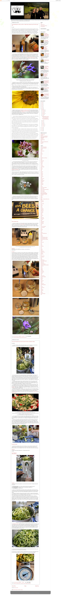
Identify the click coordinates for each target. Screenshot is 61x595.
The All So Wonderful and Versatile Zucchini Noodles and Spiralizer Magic (23, 341)
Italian (41, 224)
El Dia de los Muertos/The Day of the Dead (45, 199)
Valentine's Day (42, 287)
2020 (42, 102)
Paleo (26, 337)
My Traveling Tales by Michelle (44, 239)
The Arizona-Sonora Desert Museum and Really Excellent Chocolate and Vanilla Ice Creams (46, 82)
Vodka (41, 291)
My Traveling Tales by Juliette (44, 237)
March (43, 123)
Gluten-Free (15, 583)
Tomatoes (42, 286)
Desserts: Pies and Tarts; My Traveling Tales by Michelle (44, 193)
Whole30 (42, 292)
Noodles (42, 240)
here (25, 55)
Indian (41, 220)
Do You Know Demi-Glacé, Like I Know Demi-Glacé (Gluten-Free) (46, 95)
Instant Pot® (42, 223)
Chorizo (42, 172)
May (42, 121)
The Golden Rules (43, 26)
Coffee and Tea (42, 178)
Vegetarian (29, 583)
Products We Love (19, 583)
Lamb (41, 228)
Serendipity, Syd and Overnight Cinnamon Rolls (46, 60)
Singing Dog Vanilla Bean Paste (44, 141)
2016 (42, 106)
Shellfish (42, 269)
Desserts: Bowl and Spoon (44, 187)
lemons (41, 230)
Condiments (42, 181)
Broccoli (42, 162)
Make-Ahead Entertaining (44, 233)
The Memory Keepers (43, 284)
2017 (42, 105)
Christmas (42, 173)
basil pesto (29, 413)
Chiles (41, 169)
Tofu (41, 285)
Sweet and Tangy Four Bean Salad (46, 40)
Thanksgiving (42, 283)
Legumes (42, 229)
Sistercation (42, 270)
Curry (41, 185)
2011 (42, 129)
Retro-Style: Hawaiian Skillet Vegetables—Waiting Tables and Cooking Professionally (46, 34)
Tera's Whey (42, 142)
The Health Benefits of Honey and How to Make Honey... (45, 117)
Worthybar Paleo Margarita (15, 169)
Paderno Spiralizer (14, 453)
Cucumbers (42, 184)
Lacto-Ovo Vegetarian (43, 226)
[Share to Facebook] (29, 336)
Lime (41, 231)
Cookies (42, 182)
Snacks (41, 273)
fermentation (42, 201)
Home (25, 585)
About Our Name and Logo (44, 25)
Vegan (24, 583)
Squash (41, 279)
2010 (42, 130)
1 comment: (22, 582)
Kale (41, 225)
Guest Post (42, 215)
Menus (41, 234)
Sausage (42, 267)
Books (41, 158)
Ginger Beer (42, 209)
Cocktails (15, 337)
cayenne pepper (42, 166)
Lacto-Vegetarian (43, 227)
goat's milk (42, 211)
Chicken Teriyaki (35, 391)
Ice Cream (42, 219)
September (43, 113)
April (43, 122)
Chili (41, 170)
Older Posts (37, 585)
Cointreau (42, 179)
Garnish (41, 207)
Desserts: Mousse (43, 191)
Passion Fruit (42, 242)
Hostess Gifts (42, 217)
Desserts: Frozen (42, 190)
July (42, 115)
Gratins (41, 214)
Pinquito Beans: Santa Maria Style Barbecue (46, 54)
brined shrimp (20, 411)
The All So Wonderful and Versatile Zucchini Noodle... (45, 118)
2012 (42, 128)
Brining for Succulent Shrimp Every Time (46, 88)
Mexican (42, 235)
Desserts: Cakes (42, 188)
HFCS (15, 57)
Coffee (41, 177)
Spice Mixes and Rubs (43, 276)
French (41, 204)
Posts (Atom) (16, 587)
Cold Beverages (18, 337)
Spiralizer (22, 583)
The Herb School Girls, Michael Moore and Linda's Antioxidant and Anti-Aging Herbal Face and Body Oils (45, 68)
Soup (41, 274)
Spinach (42, 277)
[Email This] (27, 336)
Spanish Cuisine (42, 275)
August (43, 114)
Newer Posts (14, 585)
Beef (41, 156)
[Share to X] (29, 336)
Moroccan (42, 236)
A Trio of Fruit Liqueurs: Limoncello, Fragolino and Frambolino (45, 48)
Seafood (42, 268)
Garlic (41, 206)
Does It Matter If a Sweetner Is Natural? (25, 110)
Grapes (41, 213)
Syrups (41, 282)
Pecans (41, 245)
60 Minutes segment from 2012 (31, 57)
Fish (41, 202)
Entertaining (42, 200)
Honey (20, 337)
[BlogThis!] (28, 336)
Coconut (42, 175)
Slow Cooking (42, 271)
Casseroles (42, 165)
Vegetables (26, 583)
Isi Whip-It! (42, 138)
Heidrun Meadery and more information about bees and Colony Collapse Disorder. (27, 219)
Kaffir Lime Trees (43, 139)
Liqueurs (42, 232)
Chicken (42, 168)
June (42, 120)
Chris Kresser (23, 111)
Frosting (42, 205)
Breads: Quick (42, 160)
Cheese (41, 167)
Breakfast (42, 161)
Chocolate (42, 171)
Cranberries (42, 183)
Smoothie (42, 272)
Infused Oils (42, 222)
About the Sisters (43, 24)
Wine (41, 294)
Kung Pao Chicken (14, 392)
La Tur (41, 140)
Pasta (41, 243)
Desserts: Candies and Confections (45, 189)
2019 (42, 103)
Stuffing (41, 281)
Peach (41, 244)
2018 (42, 104)
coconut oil (42, 176)
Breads (41, 159)
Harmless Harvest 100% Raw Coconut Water (44, 137)
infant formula (42, 221)
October (43, 112)
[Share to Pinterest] (30, 336)
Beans (41, 155)
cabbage (42, 163)
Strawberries (42, 280)
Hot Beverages (23, 337)
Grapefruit (42, 212)
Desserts (42, 186)
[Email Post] (25, 582)
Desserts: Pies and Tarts (43, 192)
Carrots (41, 164)
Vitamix (42, 143)
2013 (42, 127)
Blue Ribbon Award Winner (44, 157)
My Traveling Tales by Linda (44, 238)
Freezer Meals (42, 203)
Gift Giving (42, 208)
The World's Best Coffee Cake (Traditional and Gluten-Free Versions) (46, 75)
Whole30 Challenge (43, 293)
